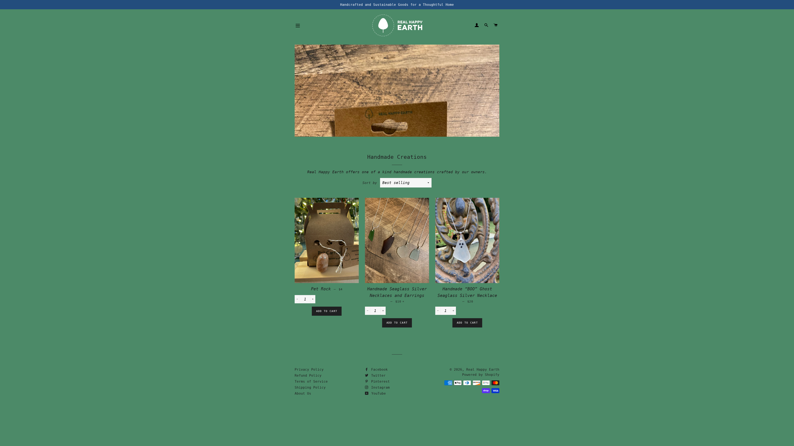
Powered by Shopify (480, 375)
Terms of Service (311, 381)
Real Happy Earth (482, 369)
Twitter (377, 375)
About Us (303, 393)
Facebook (378, 369)
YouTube (377, 393)
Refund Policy (308, 375)
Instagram (379, 387)
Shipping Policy (310, 387)
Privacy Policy (309, 369)
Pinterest (379, 381)
